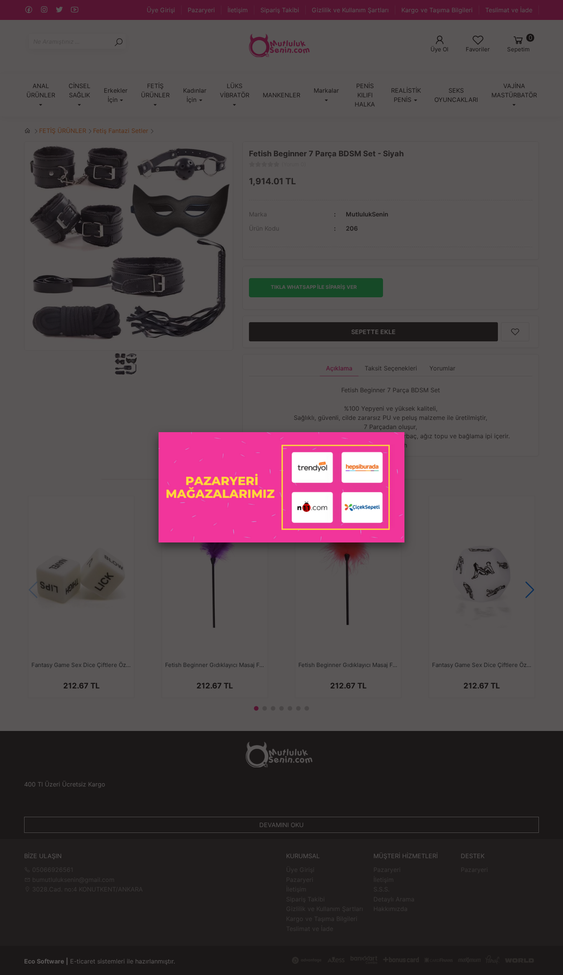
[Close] (404, 432)
